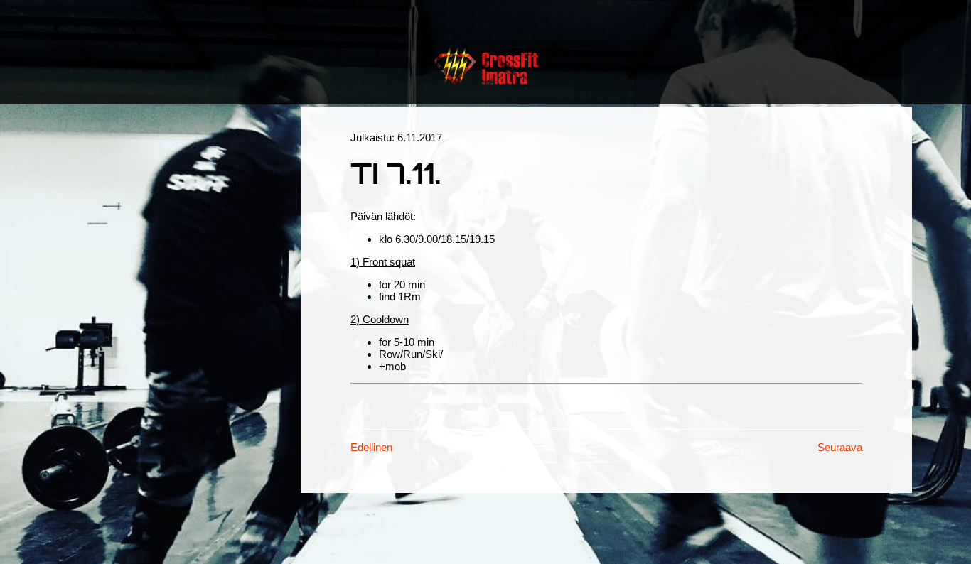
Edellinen (371, 447)
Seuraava (839, 447)
